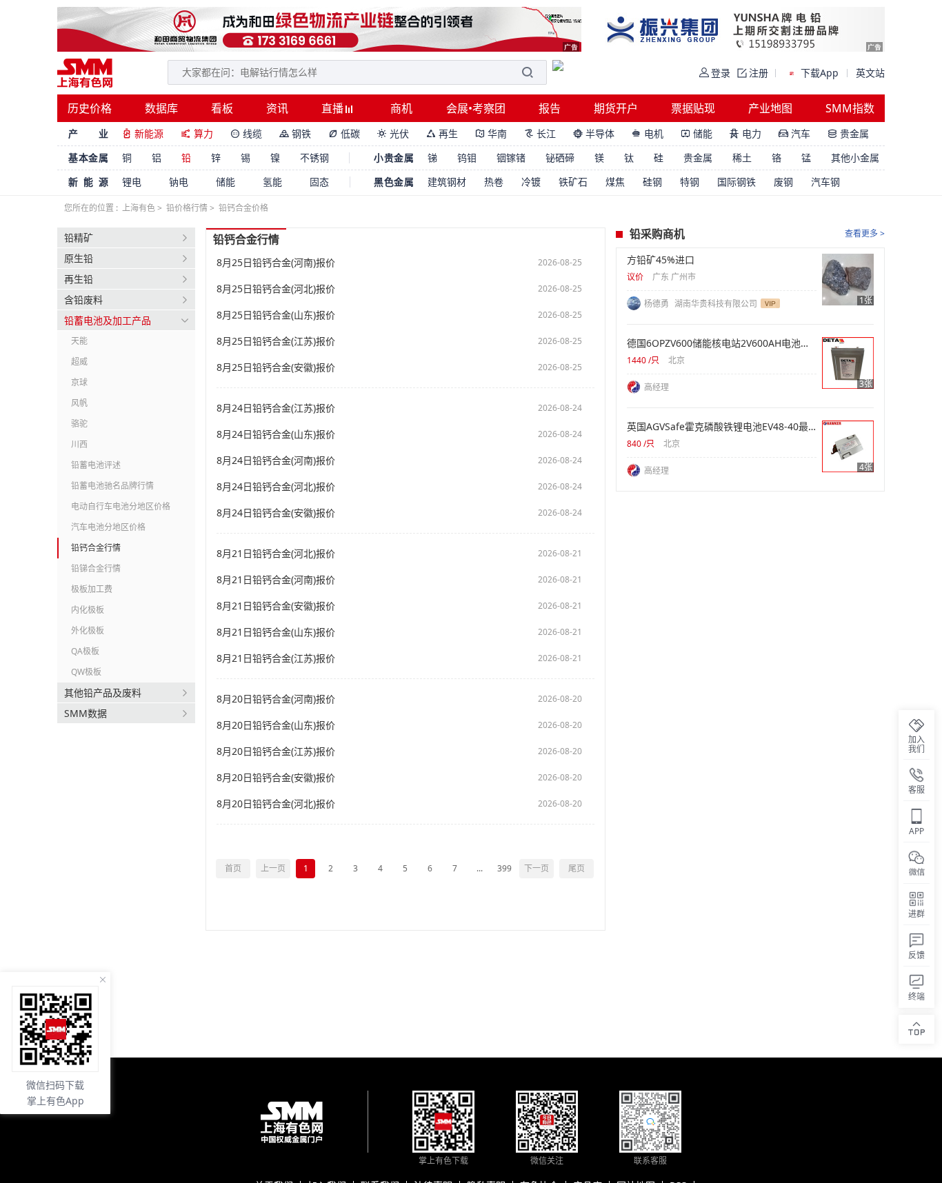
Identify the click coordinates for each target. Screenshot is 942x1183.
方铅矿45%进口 (660, 260)
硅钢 (652, 181)
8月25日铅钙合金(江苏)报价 (276, 341)
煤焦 (615, 181)
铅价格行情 (187, 208)
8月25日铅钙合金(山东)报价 (276, 315)
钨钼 (467, 157)
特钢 (689, 181)
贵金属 (848, 133)
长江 (540, 133)
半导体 (593, 133)
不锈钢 (314, 157)
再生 (442, 133)
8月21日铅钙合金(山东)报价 (276, 632)
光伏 (393, 133)
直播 (333, 108)
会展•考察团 (475, 108)
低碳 (344, 133)
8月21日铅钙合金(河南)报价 (276, 580)
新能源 (142, 133)
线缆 (246, 133)
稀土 (742, 157)
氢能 (272, 181)
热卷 (493, 181)
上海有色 (138, 208)
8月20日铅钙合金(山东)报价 (276, 725)
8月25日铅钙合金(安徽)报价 (276, 367)
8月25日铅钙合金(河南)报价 (276, 262)
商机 (401, 108)
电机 (647, 133)
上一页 (273, 868)
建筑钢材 (447, 181)
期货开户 (616, 108)
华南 (491, 133)
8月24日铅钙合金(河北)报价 (276, 487)
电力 (745, 133)
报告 (550, 108)
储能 (696, 133)
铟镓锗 (511, 157)
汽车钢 (825, 181)
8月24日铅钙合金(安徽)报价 (276, 513)
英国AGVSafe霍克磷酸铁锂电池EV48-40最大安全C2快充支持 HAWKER (721, 427)
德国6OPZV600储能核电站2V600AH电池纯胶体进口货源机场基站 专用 (721, 343)
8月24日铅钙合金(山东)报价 (276, 434)
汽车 (794, 133)
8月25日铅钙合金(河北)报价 (276, 289)
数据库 (161, 108)
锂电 (131, 181)
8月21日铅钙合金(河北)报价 (276, 553)
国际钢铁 (736, 181)
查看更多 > (865, 233)
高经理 (656, 387)
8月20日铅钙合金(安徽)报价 (276, 777)
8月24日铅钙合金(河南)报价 (276, 460)
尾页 (576, 868)
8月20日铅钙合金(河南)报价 (276, 699)
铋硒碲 (559, 157)
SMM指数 (849, 108)
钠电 (178, 181)
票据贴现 (693, 108)
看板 (222, 108)
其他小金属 (855, 157)
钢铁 (295, 133)
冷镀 (531, 181)
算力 (197, 133)
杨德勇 (657, 304)
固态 (319, 181)
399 (504, 868)
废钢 (783, 181)
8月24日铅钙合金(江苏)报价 (276, 408)
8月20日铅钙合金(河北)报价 (276, 804)
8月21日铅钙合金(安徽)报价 (276, 606)
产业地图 (770, 108)
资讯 (277, 108)
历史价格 (90, 108)
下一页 (536, 868)
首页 (233, 868)
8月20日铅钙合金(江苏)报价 (276, 751)
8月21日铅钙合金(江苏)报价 (276, 658)
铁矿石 (573, 181)
